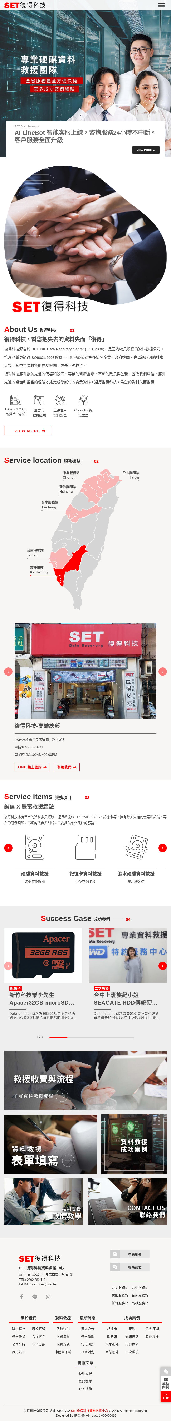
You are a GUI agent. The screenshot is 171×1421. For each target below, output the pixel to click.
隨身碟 (112, 1336)
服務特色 (63, 1329)
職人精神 (18, 1329)
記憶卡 (112, 1329)
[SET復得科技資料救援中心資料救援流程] (85, 1080)
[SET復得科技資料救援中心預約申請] (50, 1144)
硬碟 (132, 1329)
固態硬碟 (112, 1352)
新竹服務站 (120, 1303)
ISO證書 (38, 1344)
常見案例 (132, 1344)
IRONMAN (82, 1415)
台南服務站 (140, 1295)
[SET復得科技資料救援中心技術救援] (43, 1201)
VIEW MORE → (146, 150)
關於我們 (29, 1318)
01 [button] (102, 104)
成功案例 (165, 1385)
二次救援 (132, 1352)
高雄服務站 (140, 1303)
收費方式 (63, 1344)
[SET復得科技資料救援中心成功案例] (134, 1144)
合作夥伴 (38, 1336)
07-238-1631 (32, 747)
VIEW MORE (27, 431)
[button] (147, 104)
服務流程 (63, 1336)
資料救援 (63, 1318)
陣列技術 (85, 1389)
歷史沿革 (18, 1352)
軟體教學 (85, 1381)
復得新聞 (87, 1336)
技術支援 (85, 1373)
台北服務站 (120, 1287)
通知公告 (87, 1329)
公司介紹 (18, 1344)
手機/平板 (152, 1329)
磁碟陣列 (132, 1336)
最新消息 (88, 1318)
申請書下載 (63, 1352)
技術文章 (85, 1363)
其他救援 (152, 1336)
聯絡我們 (64, 767)
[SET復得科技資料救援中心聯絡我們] (127, 1201)
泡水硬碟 (112, 1344)
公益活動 (87, 1352)
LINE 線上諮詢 (30, 767)
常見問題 (87, 1344)
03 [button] (137, 104)
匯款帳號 (38, 1329)
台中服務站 (140, 1287)
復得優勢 (18, 1336)
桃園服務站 (120, 1295)
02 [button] (111, 104)
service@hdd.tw (44, 1284)
